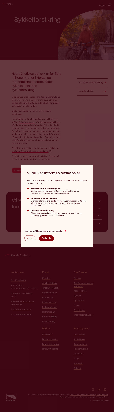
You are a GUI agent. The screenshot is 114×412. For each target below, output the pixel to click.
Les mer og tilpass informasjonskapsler (44, 231)
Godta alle (46, 238)
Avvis (29, 238)
